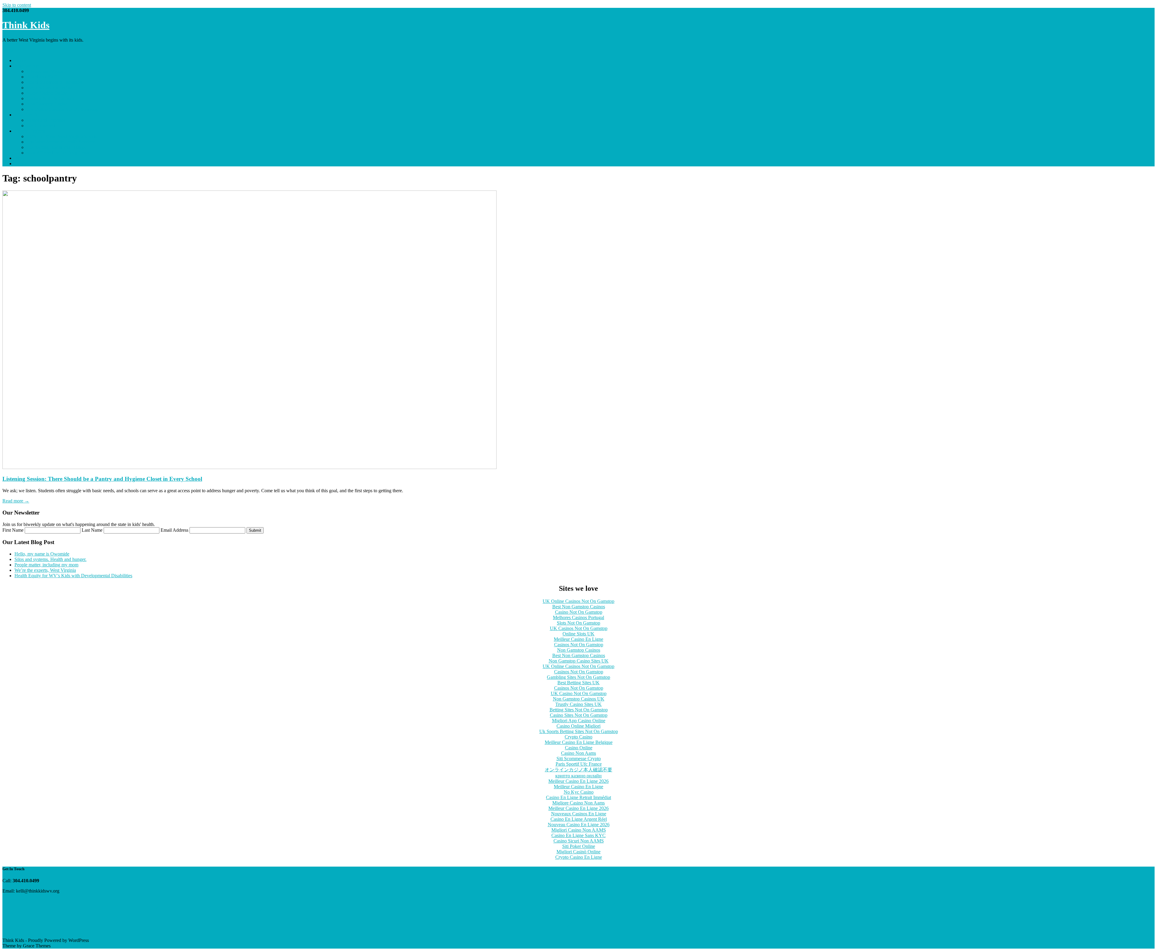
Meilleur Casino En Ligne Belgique (579, 742)
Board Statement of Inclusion (54, 82)
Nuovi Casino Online (47, 93)
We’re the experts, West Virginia (45, 570)
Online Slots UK (578, 633)
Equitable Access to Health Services (61, 141)
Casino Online (578, 747)
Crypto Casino (578, 736)
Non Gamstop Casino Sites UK (579, 660)
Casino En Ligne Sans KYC (578, 835)
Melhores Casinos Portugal (578, 617)
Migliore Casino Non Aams (578, 802)
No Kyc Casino (579, 792)
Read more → (15, 500)
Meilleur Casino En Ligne (578, 639)
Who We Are (26, 65)
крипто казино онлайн (578, 775)
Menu (8, 50)
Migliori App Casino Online (578, 720)
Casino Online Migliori (578, 726)
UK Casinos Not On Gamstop (578, 628)
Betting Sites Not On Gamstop (579, 709)
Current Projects (29, 131)
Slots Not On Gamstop (578, 622)
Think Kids (25, 25)
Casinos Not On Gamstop (51, 98)
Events (20, 163)
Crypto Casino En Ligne (578, 857)
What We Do (26, 114)
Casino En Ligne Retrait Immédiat (578, 797)
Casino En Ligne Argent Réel (578, 819)
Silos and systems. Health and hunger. (50, 559)
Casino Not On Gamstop (578, 612)
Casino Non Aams (578, 753)
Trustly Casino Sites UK (578, 704)
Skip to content (16, 5)
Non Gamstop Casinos (578, 650)
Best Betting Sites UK (578, 682)
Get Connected (41, 125)
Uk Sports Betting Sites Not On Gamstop (578, 731)
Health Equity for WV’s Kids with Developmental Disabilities (73, 575)
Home (20, 60)
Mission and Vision (45, 71)
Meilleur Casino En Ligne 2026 (578, 781)
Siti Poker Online (578, 846)
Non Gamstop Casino (47, 103)
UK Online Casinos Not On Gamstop (62, 109)
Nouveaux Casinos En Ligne (578, 813)
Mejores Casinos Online (49, 87)
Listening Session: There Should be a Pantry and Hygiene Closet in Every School (102, 479)
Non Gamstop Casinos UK (578, 698)
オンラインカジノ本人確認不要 (578, 769)
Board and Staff (42, 76)
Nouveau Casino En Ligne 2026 (579, 824)
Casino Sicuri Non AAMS (578, 840)
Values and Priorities (46, 120)
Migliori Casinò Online (578, 851)
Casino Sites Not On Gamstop (578, 715)
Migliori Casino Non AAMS (578, 830)
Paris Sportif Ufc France (579, 764)
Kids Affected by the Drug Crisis (58, 152)
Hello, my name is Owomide (41, 553)
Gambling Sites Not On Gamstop (578, 677)
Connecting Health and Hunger (56, 147)
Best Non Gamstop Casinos (578, 606)
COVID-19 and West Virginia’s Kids (62, 136)
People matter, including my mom (46, 564)
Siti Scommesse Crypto (579, 758)
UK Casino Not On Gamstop (579, 693)
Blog (19, 158)
